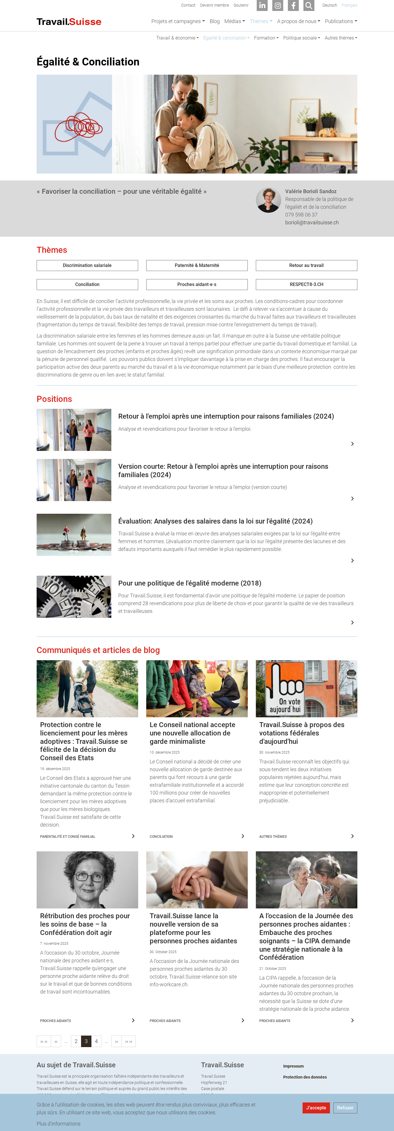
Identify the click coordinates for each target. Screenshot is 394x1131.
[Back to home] (69, 21)
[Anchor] (32, 62)
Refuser (345, 1108)
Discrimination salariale (87, 265)
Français (349, 5)
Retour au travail (306, 265)
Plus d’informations (58, 1124)
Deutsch (329, 5)
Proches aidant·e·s (196, 284)
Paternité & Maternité (197, 265)
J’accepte (316, 1108)
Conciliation (87, 284)
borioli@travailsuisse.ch (312, 222)
